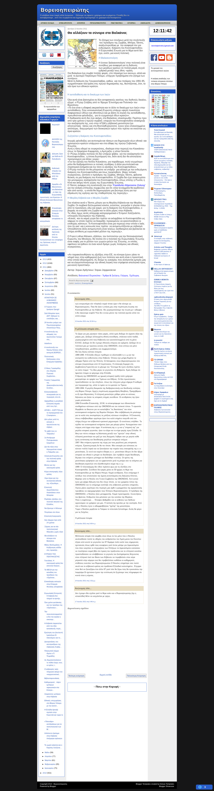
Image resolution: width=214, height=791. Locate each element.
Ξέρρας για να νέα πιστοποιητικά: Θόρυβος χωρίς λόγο (53, 529)
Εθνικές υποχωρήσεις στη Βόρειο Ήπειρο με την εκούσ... (52, 703)
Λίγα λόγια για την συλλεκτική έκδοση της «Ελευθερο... (52, 480)
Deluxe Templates (167, 784)
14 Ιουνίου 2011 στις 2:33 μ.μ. (85, 581)
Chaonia (157, 262)
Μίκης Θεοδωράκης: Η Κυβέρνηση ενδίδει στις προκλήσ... (53, 547)
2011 (45, 267)
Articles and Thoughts (163, 247)
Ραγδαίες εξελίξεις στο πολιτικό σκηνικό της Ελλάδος (53, 501)
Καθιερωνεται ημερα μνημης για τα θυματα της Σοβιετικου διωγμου (164, 273)
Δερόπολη (158, 212)
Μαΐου (47, 752)
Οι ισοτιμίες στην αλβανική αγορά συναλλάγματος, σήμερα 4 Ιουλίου (163, 241)
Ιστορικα (132, 23)
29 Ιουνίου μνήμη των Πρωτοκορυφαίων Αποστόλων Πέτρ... (52, 325)
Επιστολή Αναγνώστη (52, 516)
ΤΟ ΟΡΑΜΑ (158, 360)
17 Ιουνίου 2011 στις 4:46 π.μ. (85, 601)
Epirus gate (158, 314)
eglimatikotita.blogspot (163, 297)
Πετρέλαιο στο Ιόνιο (52, 512)
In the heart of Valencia (162, 264)
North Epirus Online (162, 349)
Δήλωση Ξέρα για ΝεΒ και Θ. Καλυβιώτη (57, 156)
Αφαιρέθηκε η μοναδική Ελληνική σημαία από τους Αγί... (53, 403)
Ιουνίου (48, 294)
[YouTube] (161, 60)
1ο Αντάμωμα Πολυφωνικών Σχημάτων (51, 440)
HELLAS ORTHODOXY (163, 269)
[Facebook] (154, 60)
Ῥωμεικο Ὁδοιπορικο (162, 189)
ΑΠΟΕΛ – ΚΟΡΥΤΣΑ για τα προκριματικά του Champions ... (53, 412)
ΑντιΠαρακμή (159, 373)
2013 (45, 259)
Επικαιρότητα (87, 283)
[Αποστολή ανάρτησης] (91, 280)
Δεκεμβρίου (49, 271)
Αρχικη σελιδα (47, 23)
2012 (45, 263)
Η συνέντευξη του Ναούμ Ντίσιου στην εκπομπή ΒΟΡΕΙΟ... (53, 350)
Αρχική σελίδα (106, 675)
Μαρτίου (48, 760)
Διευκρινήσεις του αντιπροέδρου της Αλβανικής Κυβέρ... (52, 644)
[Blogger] (169, 60)
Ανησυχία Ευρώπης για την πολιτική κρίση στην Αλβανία (53, 458)
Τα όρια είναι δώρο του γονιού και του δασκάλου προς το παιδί (162, 334)
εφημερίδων (51, 109)
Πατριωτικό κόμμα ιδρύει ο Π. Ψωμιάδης (51, 653)
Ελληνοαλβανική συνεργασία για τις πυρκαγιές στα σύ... (53, 394)
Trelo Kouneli (159, 130)
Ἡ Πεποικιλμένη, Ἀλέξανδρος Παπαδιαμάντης (160, 193)
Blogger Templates (143, 784)
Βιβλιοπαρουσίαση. (52, 678)
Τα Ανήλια (158, 384)
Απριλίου (48, 756)
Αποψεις (81, 23)
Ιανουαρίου (49, 768)
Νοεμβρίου (49, 275)
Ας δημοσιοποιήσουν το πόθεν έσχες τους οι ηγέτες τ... (53, 662)
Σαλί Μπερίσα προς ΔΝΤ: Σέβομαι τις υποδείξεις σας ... (52, 316)
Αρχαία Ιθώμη (159, 156)
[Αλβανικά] (59, 55)
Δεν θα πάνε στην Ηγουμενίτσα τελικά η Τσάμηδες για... (53, 449)
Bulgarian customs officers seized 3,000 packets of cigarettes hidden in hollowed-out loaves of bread (163, 254)
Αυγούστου (49, 286)
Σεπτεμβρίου (50, 282)
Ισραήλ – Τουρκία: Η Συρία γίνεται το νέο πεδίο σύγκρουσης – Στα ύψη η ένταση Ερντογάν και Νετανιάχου (163, 180)
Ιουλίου (48, 290)
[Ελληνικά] (44, 55)
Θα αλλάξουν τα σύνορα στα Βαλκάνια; (50, 538)
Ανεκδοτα (145, 23)
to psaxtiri (158, 340)
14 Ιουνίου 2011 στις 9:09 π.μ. (85, 523)
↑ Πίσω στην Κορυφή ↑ (107, 686)
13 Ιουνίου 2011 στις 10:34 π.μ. (86, 321)
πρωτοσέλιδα (51, 107)
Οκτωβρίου (49, 278)
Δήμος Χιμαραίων (161, 392)
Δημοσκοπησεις (162, 23)
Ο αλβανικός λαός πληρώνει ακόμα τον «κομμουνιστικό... (53, 671)
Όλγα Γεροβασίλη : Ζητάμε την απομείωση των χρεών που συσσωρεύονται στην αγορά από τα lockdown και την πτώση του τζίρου (163, 321)
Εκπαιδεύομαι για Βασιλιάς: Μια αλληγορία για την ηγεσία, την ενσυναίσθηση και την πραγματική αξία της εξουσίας (163, 136)
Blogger (53, 786)
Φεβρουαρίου (50, 764)
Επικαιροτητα (65, 23)
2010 (45, 773)
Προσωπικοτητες (98, 23)
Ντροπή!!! (56, 125)
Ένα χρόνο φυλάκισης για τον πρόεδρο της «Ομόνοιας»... (53, 605)
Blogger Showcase (166, 786)
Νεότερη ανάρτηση (76, 676)
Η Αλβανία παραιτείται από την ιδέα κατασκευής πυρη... (53, 626)
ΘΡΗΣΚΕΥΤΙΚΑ (160, 199)
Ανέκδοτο (48, 343)
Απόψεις (78, 283)
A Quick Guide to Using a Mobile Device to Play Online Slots (163, 217)
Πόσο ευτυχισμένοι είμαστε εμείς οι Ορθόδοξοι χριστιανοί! (163, 230)
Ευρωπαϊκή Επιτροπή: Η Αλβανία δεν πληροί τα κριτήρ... (53, 596)
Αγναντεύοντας (160, 174)
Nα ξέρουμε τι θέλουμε (53, 508)
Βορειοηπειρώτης (65, 10)
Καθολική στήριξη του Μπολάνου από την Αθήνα (56, 173)
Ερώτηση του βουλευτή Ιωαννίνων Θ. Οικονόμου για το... (53, 635)
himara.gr (158, 236)
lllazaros (157, 329)
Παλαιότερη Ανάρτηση (136, 676)
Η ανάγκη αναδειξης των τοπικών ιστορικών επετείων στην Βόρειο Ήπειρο (162, 81)
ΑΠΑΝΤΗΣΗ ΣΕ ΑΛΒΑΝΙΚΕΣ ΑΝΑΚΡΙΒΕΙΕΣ (51, 300)
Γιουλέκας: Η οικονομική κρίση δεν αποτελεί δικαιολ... (53, 563)
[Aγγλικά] (53, 55)
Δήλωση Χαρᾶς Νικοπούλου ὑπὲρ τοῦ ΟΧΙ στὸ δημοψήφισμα (163, 377)
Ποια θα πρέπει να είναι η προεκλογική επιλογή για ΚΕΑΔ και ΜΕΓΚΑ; (163, 353)
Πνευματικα (117, 23)
